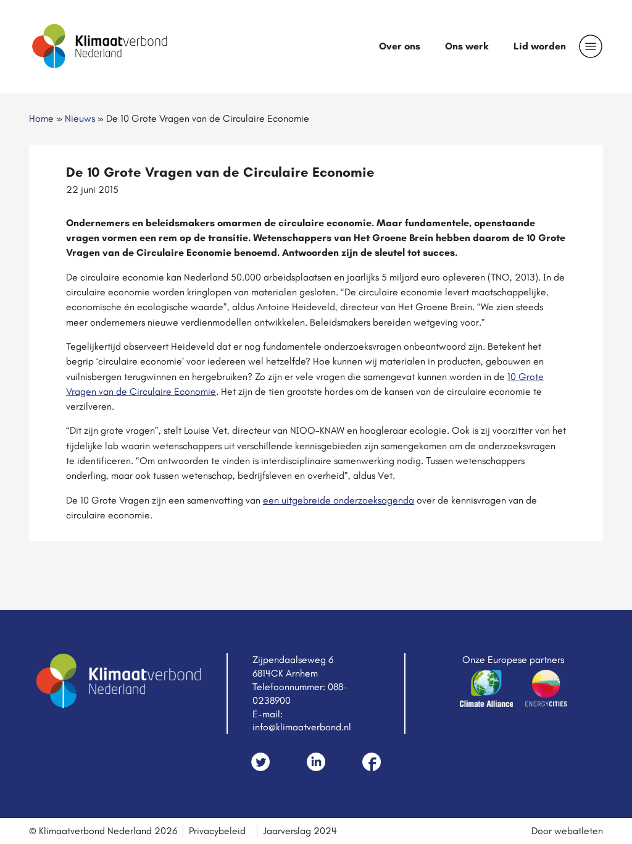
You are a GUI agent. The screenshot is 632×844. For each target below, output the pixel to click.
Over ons (399, 46)
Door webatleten (567, 831)
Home (41, 118)
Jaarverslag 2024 (300, 831)
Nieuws (80, 118)
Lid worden (540, 46)
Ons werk (467, 46)
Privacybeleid (217, 831)
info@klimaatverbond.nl (301, 727)
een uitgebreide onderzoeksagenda (338, 500)
